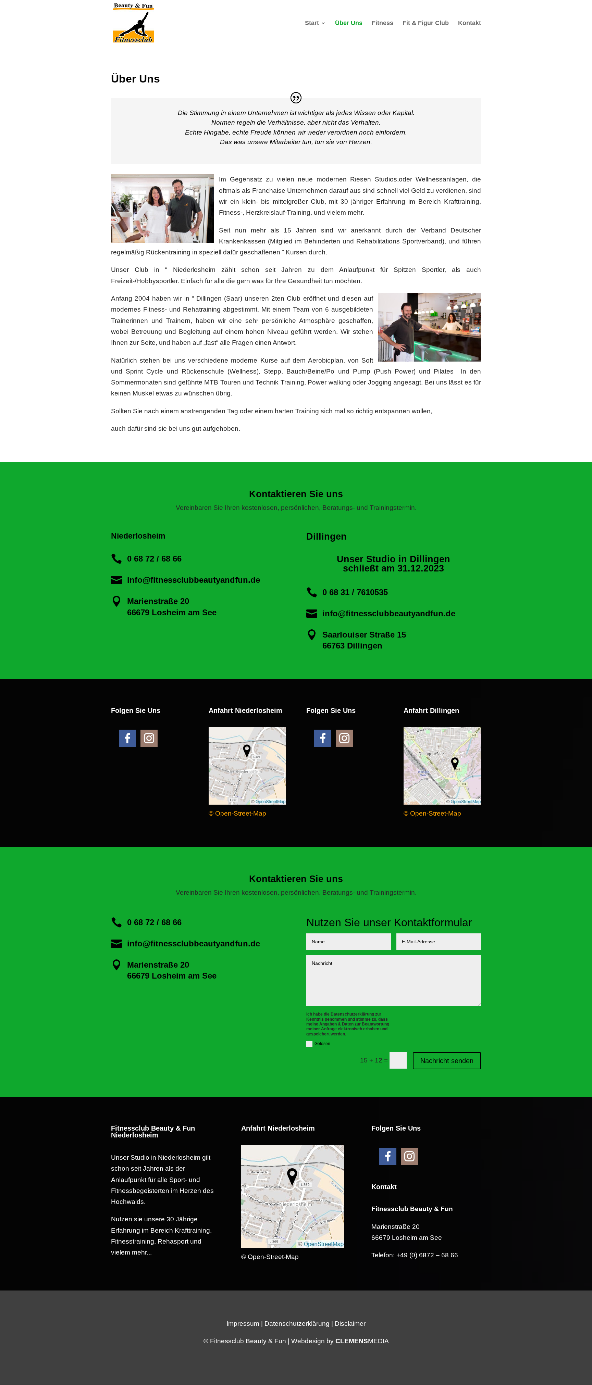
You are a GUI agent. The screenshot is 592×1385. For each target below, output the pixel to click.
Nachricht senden (446, 1061)
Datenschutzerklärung (297, 1323)
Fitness (382, 23)
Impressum (242, 1323)
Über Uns (348, 23)
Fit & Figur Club (426, 23)
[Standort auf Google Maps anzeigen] (247, 802)
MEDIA (362, 1341)
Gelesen (322, 1043)
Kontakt (469, 23)
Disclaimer (350, 1323)
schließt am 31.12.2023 (393, 568)
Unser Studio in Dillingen (393, 559)
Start (312, 23)
